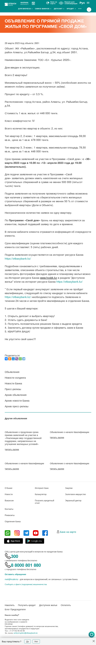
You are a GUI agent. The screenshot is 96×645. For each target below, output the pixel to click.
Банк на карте (68, 532)
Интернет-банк (41, 488)
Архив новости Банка (17, 400)
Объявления (12, 372)
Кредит (70, 9)
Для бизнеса (24, 9)
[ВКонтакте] (6, 358)
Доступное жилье (48, 605)
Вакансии (9, 500)
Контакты (9, 508)
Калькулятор (40, 494)
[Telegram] (23, 358)
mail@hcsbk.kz (11, 579)
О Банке (8, 488)
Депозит (58, 9)
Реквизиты (10, 515)
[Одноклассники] (9, 358)
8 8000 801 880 (26, 565)
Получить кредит (27, 605)
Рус (82, 2)
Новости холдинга (15, 377)
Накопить (9, 605)
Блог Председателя (15, 609)
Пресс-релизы (13, 389)
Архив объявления (15, 395)
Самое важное (42, 9)
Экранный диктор (73, 500)
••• (80, 9)
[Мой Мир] (13, 358)
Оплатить (66, 605)
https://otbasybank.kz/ (18, 258)
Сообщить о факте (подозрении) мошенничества (26, 584)
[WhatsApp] (20, 358)
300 (14, 556)
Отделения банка (13, 521)
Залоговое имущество (75, 494)
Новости (9, 494)
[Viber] (16, 358)
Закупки (68, 488)
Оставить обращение (15, 574)
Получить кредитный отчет (44, 501)
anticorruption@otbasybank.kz (26, 633)
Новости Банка (13, 383)
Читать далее (12, 449)
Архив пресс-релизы (16, 406)
